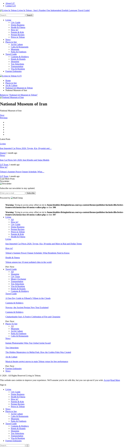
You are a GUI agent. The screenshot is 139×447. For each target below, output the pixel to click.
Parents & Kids (17, 32)
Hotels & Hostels (18, 59)
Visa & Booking (18, 69)
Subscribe (31, 193)
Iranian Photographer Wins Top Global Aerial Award (28, 343)
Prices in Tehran (18, 37)
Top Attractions (17, 64)
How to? (14, 30)
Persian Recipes (17, 35)
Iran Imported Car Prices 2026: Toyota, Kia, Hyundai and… (26, 148)
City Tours (15, 276)
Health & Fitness (18, 27)
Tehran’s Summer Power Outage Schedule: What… (22, 172)
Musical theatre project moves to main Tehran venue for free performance (36, 361)
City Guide (15, 22)
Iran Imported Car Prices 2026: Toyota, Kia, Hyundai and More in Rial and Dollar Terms (43, 244)
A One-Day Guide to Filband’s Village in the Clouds (27, 298)
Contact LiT (10, 6)
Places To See (11, 324)
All (12, 219)
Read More (115, 380)
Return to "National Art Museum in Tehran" (19, 95)
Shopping (15, 61)
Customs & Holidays (20, 56)
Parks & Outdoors (18, 52)
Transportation (17, 66)
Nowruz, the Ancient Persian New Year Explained (26, 307)
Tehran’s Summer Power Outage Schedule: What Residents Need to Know (37, 253)
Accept (107, 380)
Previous (3, 118)
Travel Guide (11, 54)
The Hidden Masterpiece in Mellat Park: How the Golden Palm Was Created (38, 352)
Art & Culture (17, 44)
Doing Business (17, 25)
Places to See (11, 42)
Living (8, 20)
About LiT (10, 3)
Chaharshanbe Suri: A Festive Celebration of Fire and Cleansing (32, 317)
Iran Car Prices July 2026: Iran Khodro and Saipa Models (24, 160)
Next (2, 115)
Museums (15, 49)
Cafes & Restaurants (19, 47)
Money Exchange (18, 279)
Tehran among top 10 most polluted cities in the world (28, 262)
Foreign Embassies (13, 71)
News (7, 39)
